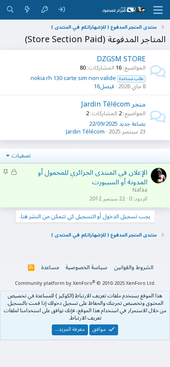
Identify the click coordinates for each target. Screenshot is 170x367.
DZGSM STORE (121, 59)
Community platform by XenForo (85, 283)
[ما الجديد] (27, 10)
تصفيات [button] (21, 155)
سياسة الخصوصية (86, 267)
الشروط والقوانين (133, 267)
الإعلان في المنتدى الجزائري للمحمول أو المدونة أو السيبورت (92, 177)
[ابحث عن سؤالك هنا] (10, 10)
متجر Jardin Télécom (113, 104)
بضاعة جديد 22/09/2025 (117, 124)
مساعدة (50, 267)
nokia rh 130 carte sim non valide (87, 78)
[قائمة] (158, 10)
